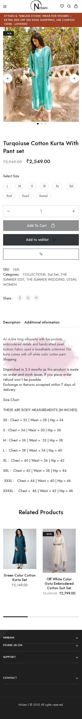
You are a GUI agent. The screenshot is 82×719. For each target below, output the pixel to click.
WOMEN (10, 284)
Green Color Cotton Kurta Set (20, 577)
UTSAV (71, 279)
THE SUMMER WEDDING (45, 279)
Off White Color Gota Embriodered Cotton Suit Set (59, 584)
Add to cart (37, 225)
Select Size (11, 176)
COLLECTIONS (34, 274)
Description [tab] (11, 322)
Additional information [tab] (42, 322)
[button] (7, 186)
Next (74, 78)
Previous (7, 78)
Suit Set (53, 274)
